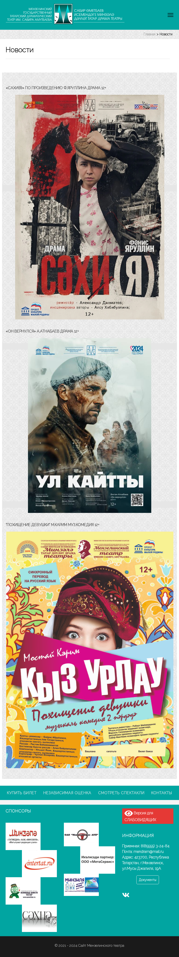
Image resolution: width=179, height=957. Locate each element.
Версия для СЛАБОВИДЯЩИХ (140, 816)
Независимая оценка (67, 793)
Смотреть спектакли (121, 793)
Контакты (161, 793)
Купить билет (22, 793)
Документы (147, 880)
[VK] (126, 896)
